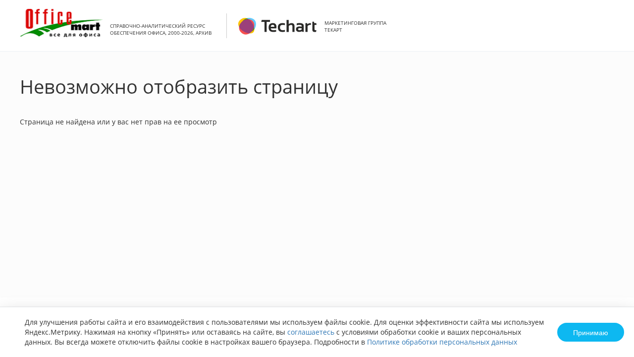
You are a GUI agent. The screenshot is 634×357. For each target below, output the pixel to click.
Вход (611, 31)
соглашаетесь (310, 332)
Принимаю (590, 332)
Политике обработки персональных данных (442, 342)
